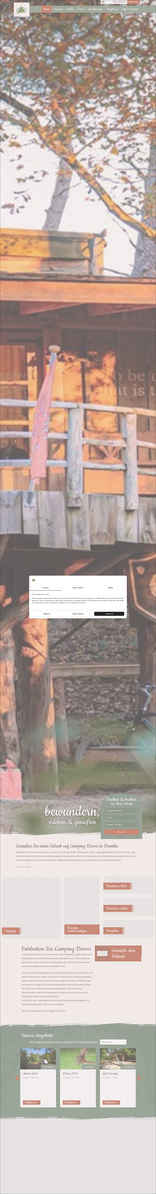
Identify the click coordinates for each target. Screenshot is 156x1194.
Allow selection (78, 614)
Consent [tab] (45, 587)
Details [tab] (110, 587)
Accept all (109, 614)
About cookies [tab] (78, 587)
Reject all (47, 614)
